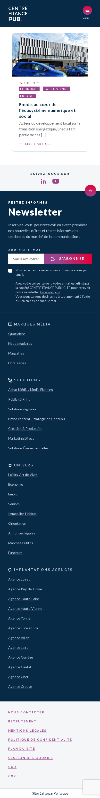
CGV (12, 776)
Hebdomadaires (20, 343)
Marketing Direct (21, 438)
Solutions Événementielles (28, 448)
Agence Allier (18, 638)
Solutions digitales (22, 409)
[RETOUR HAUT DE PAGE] (90, 191)
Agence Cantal (19, 667)
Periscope (61, 793)
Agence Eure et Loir (23, 628)
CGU (12, 767)
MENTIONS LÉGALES (27, 730)
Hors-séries (17, 363)
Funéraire (15, 553)
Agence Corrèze (20, 657)
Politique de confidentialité (40, 739)
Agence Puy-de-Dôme (25, 589)
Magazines (16, 353)
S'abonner (71, 259)
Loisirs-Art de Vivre (23, 475)
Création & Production (25, 428)
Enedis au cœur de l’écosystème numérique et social (47, 110)
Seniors (14, 504)
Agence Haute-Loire (23, 599)
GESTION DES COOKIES (30, 758)
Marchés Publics (20, 543)
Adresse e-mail (25, 250)
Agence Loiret (19, 579)
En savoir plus (50, 292)
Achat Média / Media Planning (30, 389)
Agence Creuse (20, 686)
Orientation (17, 523)
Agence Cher (18, 677)
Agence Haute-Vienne (25, 608)
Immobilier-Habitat (22, 514)
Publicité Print (19, 399)
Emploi (13, 494)
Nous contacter (26, 712)
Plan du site (21, 748)
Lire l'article (38, 144)
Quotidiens (16, 334)
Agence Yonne (19, 618)
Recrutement (22, 721)
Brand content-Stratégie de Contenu (36, 419)
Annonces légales (21, 533)
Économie (15, 484)
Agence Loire (18, 647)
